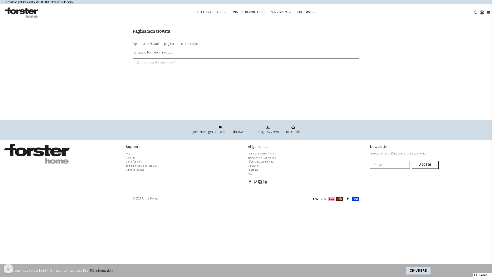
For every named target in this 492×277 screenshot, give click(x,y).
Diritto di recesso (135, 169)
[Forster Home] (21, 13)
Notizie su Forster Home (261, 153)
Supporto (279, 12)
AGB (250, 173)
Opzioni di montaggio (249, 12)
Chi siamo (304, 12)
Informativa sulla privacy (261, 161)
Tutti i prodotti (210, 12)
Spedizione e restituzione (262, 157)
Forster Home (149, 198)
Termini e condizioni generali (141, 165)
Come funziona (134, 161)
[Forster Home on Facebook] (250, 183)
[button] (482, 275)
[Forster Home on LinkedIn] (265, 183)
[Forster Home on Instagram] (260, 183)
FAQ (128, 153)
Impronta (253, 169)
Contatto (130, 157)
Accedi (425, 165)
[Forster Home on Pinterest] (255, 183)
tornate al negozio (160, 52)
